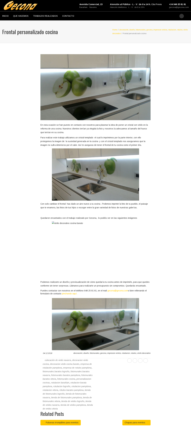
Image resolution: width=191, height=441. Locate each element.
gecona (103, 353)
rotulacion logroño (61, 386)
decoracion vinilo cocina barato (64, 364)
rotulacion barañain (60, 382)
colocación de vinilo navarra (58, 360)
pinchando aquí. (69, 293)
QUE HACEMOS (21, 16)
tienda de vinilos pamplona (73, 405)
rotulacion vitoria (50, 390)
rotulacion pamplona (81, 386)
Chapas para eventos (135, 422)
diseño (86, 353)
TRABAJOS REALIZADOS (45, 16)
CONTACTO (68, 16)
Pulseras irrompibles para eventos (61, 422)
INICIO (5, 16)
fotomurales (94, 353)
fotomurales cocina (66, 379)
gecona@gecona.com (179, 7)
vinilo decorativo (144, 353)
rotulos (133, 353)
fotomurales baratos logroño (56, 371)
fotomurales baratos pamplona (65, 375)
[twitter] (135, 360)
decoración (78, 353)
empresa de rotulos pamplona (77, 368)
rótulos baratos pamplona (71, 390)
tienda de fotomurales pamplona (66, 397)
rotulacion (126, 353)
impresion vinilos (114, 353)
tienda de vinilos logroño (72, 401)
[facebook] (129, 360)
